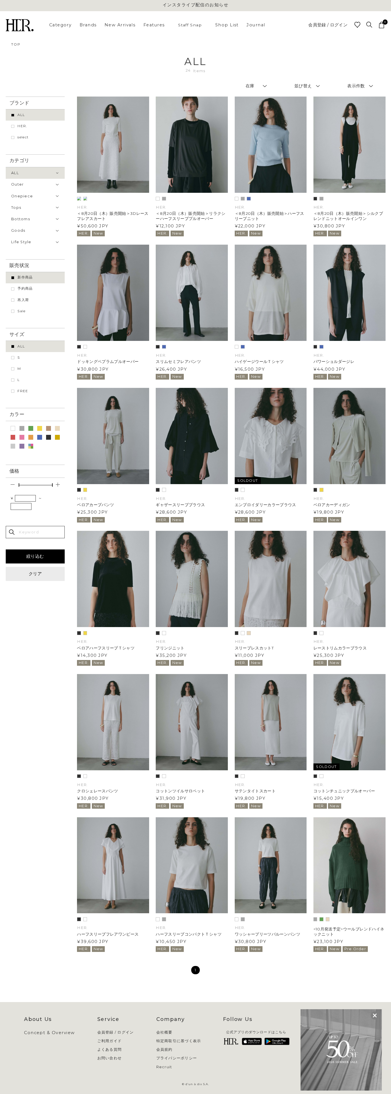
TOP (15, 44)
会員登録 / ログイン (327, 25)
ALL (21, 115)
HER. (22, 126)
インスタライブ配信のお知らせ (196, 5)
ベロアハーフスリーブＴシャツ (106, 648)
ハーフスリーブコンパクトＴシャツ (188, 934)
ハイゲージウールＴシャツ (259, 361)
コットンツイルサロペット (180, 791)
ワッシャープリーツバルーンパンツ (267, 934)
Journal (255, 25)
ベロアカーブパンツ (95, 504)
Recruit (164, 1067)
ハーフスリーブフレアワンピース (108, 934)
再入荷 (23, 300)
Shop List (227, 25)
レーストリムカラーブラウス (340, 648)
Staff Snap (190, 25)
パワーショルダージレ (333, 361)
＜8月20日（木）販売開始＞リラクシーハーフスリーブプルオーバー (190, 216)
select (23, 137)
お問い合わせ (109, 1058)
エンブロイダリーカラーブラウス (265, 504)
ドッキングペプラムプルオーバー (108, 361)
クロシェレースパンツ (97, 791)
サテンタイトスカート (255, 791)
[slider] (52, 485)
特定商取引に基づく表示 (178, 1041)
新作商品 (25, 277)
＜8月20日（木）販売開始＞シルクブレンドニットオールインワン (348, 216)
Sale (21, 311)
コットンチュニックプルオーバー (344, 791)
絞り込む (35, 556)
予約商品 (25, 288)
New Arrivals (120, 25)
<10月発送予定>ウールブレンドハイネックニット (348, 931)
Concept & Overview (49, 1033)
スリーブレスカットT (254, 648)
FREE (22, 391)
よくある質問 (109, 1050)
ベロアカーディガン (331, 504)
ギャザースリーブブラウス (180, 504)
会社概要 (164, 1032)
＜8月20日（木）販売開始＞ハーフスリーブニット (269, 216)
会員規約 (164, 1050)
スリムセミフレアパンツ (178, 361)
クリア (35, 573)
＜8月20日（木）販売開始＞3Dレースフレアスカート (113, 216)
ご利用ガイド (109, 1041)
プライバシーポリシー (176, 1058)
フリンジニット (170, 648)
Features (154, 25)
